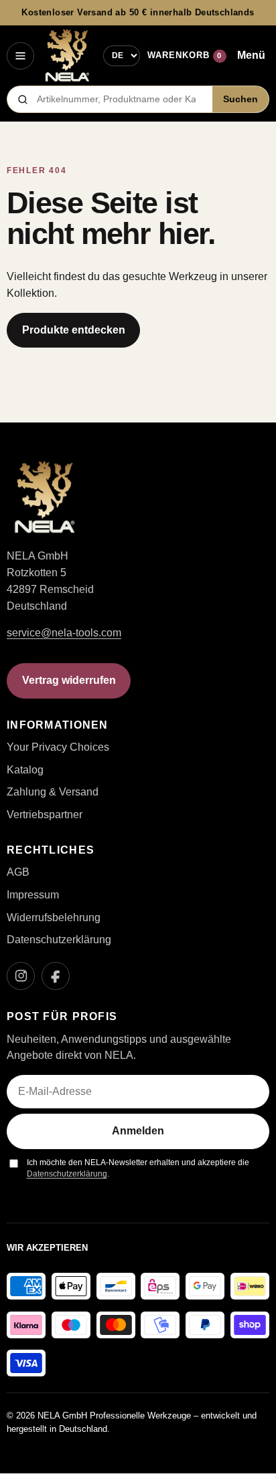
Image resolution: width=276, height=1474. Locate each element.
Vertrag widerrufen (69, 680)
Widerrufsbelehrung (53, 917)
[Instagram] (21, 976)
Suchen (240, 99)
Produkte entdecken (73, 330)
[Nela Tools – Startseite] (67, 55)
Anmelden (138, 1130)
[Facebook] (56, 976)
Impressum (33, 894)
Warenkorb (184, 55)
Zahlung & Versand (52, 791)
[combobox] (120, 99)
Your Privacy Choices (58, 747)
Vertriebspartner (44, 814)
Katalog (25, 769)
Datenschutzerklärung (59, 939)
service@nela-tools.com (64, 632)
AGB (18, 872)
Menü (251, 55)
